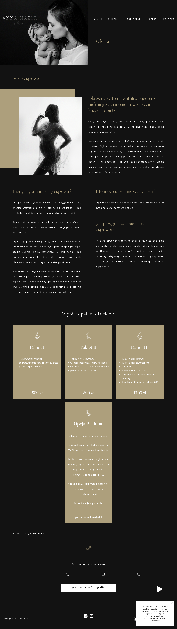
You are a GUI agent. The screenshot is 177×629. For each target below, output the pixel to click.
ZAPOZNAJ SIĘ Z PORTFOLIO (29, 533)
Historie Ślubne (133, 19)
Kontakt (168, 19)
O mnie (98, 19)
